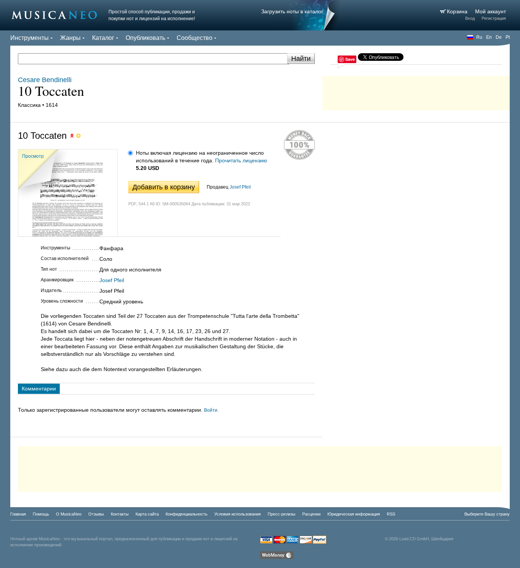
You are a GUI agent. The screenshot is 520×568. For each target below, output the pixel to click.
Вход (470, 18)
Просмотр (33, 156)
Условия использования (237, 514)
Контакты (120, 514)
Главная (18, 514)
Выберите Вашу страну (487, 514)
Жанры (70, 38)
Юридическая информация (353, 514)
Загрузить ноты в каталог (292, 11)
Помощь (41, 514)
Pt (508, 37)
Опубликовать (145, 38)
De (499, 37)
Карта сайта (147, 514)
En (489, 37)
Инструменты (29, 38)
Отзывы (96, 514)
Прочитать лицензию (241, 160)
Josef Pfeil (240, 187)
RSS (391, 514)
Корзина (458, 11)
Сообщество (194, 38)
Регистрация (494, 18)
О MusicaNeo (68, 514)
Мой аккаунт (490, 11)
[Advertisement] (416, 91)
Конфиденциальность (186, 514)
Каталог (103, 38)
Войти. (211, 410)
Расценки (311, 514)
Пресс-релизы (281, 514)
